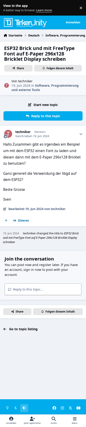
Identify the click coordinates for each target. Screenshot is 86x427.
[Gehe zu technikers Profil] (6, 85)
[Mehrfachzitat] (6, 220)
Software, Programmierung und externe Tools (45, 87)
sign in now (32, 269)
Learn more (9, 8)
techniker (25, 81)
